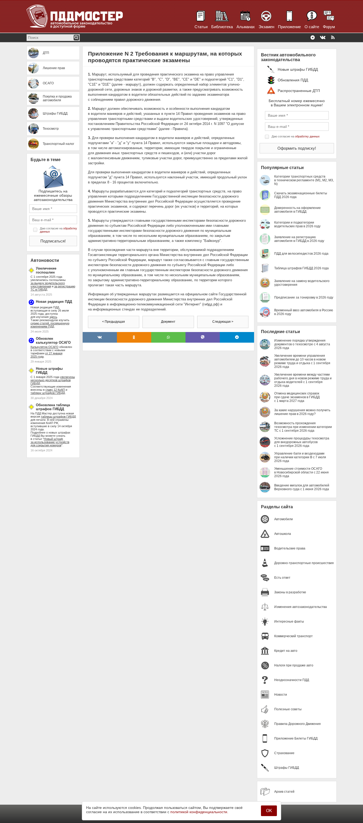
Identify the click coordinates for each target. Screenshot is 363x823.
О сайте (312, 26)
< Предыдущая (113, 322)
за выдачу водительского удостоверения (48, 285)
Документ (168, 322)
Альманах (246, 26)
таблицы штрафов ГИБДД (58, 416)
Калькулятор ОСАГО (44, 346)
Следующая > (222, 322)
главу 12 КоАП (55, 389)
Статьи (201, 26)
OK (269, 810)
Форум (329, 26)
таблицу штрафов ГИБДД (48, 392)
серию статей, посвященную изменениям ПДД (50, 325)
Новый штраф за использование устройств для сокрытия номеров (50, 442)
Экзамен (266, 26)
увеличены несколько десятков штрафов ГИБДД (53, 380)
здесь (53, 316)
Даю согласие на (58, 230)
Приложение (289, 26)
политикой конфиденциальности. (199, 812)
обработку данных (307, 136)
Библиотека (222, 26)
